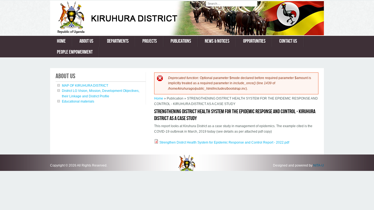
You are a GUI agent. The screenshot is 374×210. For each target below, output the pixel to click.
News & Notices (217, 41)
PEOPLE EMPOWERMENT (75, 52)
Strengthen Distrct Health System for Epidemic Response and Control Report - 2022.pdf (224, 142)
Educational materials (78, 101)
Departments (118, 41)
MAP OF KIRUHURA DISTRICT (85, 86)
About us (86, 41)
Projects (149, 41)
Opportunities (254, 41)
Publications (181, 41)
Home (61, 41)
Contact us (288, 41)
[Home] (128, 32)
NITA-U (318, 165)
